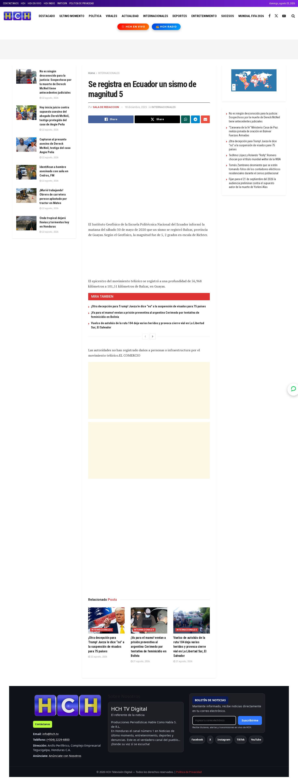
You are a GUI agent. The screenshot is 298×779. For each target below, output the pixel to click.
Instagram (224, 739)
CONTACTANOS (10, 3)
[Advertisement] (149, 49)
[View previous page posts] (145, 336)
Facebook (197, 739)
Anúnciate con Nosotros (65, 756)
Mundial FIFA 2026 (251, 16)
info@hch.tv (50, 734)
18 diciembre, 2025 (136, 107)
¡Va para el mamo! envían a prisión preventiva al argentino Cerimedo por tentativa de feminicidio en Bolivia (148, 647)
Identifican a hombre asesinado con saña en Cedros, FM (54, 171)
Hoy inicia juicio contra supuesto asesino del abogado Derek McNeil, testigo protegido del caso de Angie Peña (54, 116)
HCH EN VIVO (34, 3)
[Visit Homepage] (17, 16)
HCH (23, 3)
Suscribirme (250, 720)
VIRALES (111, 16)
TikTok (240, 739)
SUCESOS (227, 16)
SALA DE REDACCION (106, 107)
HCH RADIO (49, 3)
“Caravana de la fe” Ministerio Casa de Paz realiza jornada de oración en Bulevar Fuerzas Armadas (253, 131)
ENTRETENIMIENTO (204, 16)
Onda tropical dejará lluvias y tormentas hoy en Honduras (54, 222)
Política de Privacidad (189, 772)
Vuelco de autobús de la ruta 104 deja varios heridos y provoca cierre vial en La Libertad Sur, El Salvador (189, 647)
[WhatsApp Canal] (293, 389)
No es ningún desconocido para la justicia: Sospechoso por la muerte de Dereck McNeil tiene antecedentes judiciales (254, 117)
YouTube (256, 739)
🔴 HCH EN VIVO (133, 26)
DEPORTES (180, 16)
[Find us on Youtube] (284, 16)
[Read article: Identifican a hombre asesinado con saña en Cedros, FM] (26, 172)
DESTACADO (47, 16)
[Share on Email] (205, 119)
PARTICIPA (62, 3)
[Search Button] (293, 16)
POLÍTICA (95, 16)
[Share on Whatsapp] (185, 119)
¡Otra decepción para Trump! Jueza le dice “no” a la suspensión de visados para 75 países (148, 306)
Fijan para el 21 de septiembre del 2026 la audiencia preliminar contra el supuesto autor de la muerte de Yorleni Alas (252, 183)
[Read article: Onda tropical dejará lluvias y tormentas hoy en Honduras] (26, 223)
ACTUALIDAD (130, 16)
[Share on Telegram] (195, 119)
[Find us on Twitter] (276, 16)
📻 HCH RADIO (166, 26)
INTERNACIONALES (155, 16)
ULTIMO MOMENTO (71, 16)
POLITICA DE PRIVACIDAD (81, 3)
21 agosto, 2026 (141, 661)
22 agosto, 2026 (98, 656)
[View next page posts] (153, 336)
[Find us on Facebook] (269, 16)
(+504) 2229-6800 (58, 740)
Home (91, 73)
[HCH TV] (67, 705)
